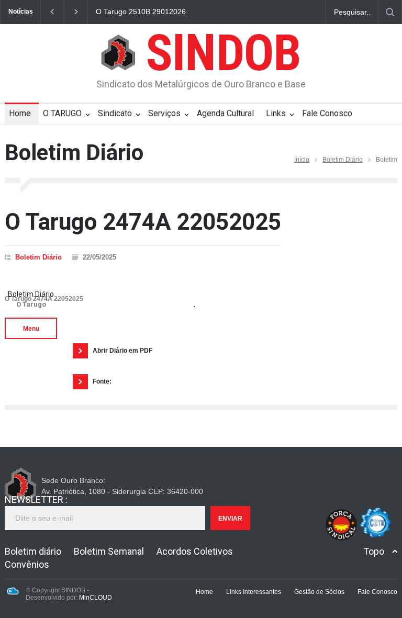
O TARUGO (62, 113)
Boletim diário (33, 551)
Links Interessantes (253, 591)
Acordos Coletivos (195, 551)
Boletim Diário (342, 159)
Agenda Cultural (225, 113)
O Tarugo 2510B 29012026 (141, 11)
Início (301, 159)
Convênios (27, 564)
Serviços (164, 113)
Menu (31, 328)
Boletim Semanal (109, 551)
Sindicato (115, 113)
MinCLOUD (95, 597)
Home (20, 113)
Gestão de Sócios (319, 591)
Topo (373, 551)
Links (276, 113)
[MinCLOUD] (12, 593)
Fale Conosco (327, 113)
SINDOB (223, 53)
